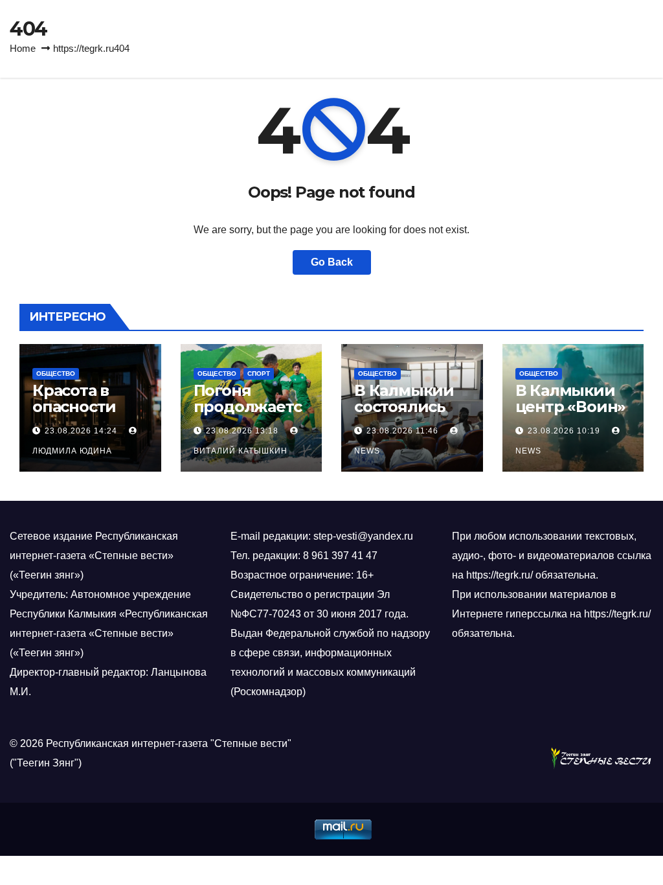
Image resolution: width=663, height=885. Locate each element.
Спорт (258, 373)
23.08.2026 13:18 (242, 430)
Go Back (332, 262)
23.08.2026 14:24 (81, 430)
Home (23, 48)
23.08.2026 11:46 (402, 430)
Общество (55, 373)
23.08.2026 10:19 (564, 430)
